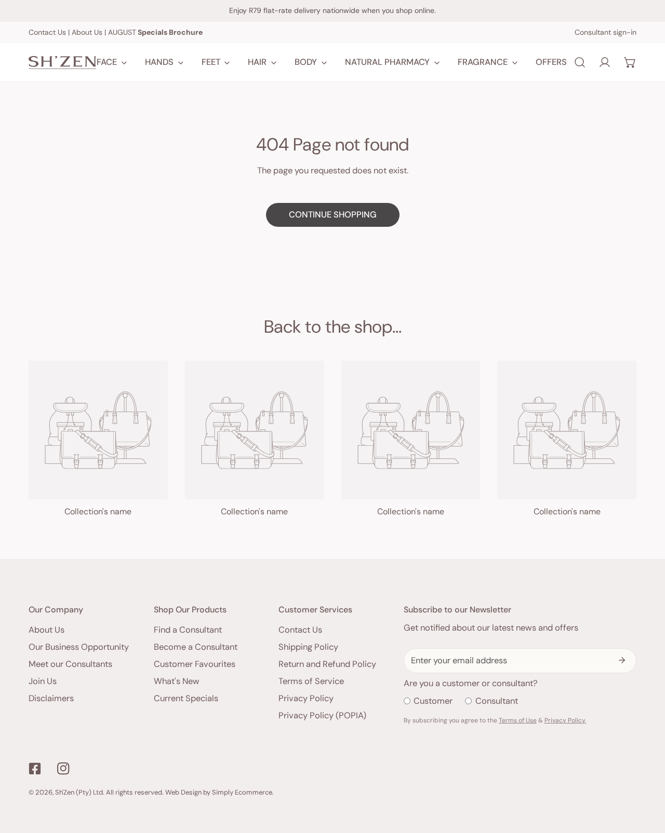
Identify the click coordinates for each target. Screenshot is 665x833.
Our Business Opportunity (79, 646)
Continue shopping (333, 214)
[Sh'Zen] (62, 62)
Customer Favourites (194, 664)
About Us (87, 32)
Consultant (496, 700)
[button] (630, 62)
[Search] (579, 62)
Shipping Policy (308, 646)
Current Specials (186, 698)
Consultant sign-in (605, 32)
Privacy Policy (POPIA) (322, 715)
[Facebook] (35, 768)
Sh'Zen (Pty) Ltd (79, 792)
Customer (433, 700)
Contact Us (47, 32)
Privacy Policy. (565, 720)
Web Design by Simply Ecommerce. (219, 792)
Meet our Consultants (70, 664)
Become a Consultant (195, 646)
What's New (177, 681)
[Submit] (622, 660)
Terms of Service (311, 681)
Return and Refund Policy (327, 664)
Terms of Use (518, 720)
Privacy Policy (306, 698)
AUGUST (155, 32)
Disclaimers (51, 698)
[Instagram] (63, 768)
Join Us (43, 681)
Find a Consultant (188, 629)
